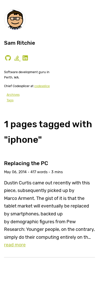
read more (15, 245)
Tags (10, 100)
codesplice (42, 86)
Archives (13, 95)
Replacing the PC (26, 163)
